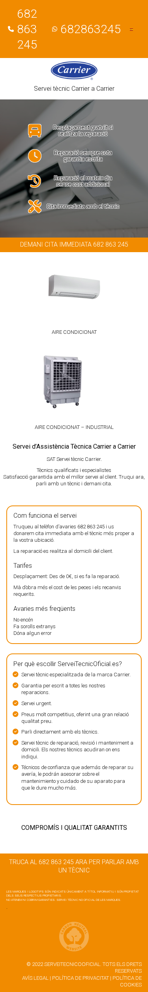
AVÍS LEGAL (35, 978)
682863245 (90, 29)
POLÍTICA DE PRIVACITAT (80, 978)
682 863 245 (27, 29)
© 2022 (34, 964)
